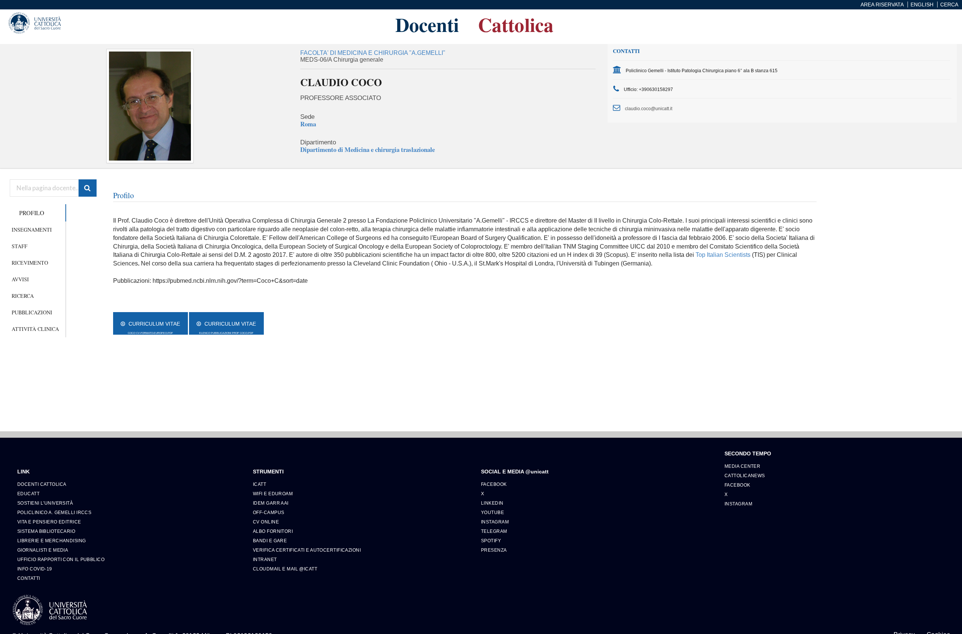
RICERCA (23, 295)
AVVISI (20, 279)
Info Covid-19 (34, 568)
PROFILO (31, 213)
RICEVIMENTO (30, 262)
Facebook (494, 484)
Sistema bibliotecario (46, 531)
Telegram (494, 531)
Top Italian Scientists (723, 255)
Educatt (28, 493)
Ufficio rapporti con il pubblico (60, 559)
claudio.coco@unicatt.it (648, 108)
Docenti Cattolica (41, 484)
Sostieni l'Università (45, 503)
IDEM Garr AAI (271, 503)
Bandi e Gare (270, 540)
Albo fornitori (273, 531)
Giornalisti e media (42, 550)
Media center (742, 466)
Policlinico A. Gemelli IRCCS (54, 512)
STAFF (19, 246)
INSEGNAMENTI (32, 229)
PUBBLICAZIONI (32, 312)
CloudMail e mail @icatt (285, 568)
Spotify (491, 540)
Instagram (495, 521)
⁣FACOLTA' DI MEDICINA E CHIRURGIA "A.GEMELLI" (372, 53)
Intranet (265, 559)
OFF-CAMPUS (268, 512)
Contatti (28, 578)
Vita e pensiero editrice (49, 521)
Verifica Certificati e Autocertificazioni (307, 550)
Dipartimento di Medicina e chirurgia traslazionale (367, 149)
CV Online (266, 521)
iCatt (259, 484)
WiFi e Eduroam (273, 493)
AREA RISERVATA (882, 5)
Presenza (494, 550)
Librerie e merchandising (51, 540)
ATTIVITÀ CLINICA (35, 328)
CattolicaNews (745, 475)
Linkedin (492, 503)
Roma (308, 123)
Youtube (492, 512)
